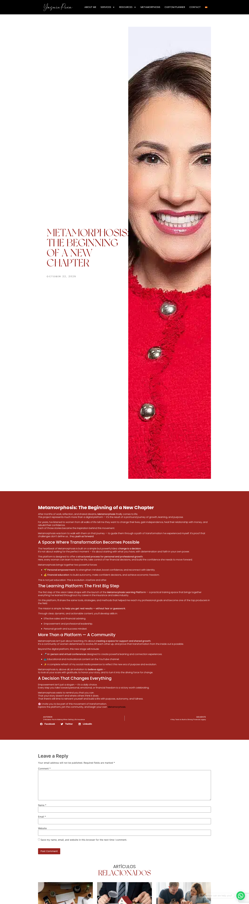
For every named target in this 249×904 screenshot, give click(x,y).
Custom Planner (175, 7)
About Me (90, 7)
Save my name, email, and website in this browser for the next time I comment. (84, 840)
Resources (125, 7)
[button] (47, 724)
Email (42, 816)
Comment (44, 768)
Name (42, 805)
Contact (195, 7)
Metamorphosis (150, 7)
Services (106, 7)
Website (42, 828)
